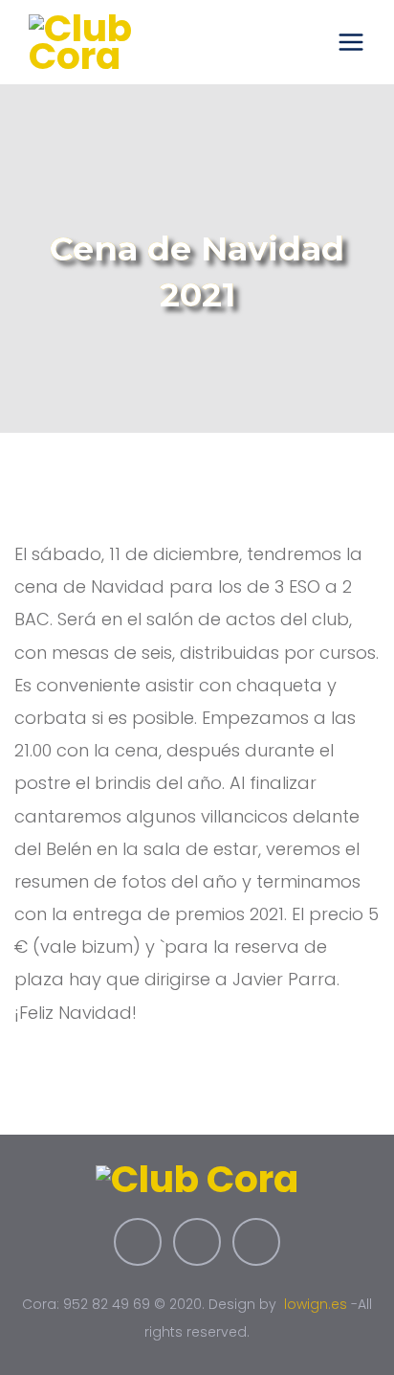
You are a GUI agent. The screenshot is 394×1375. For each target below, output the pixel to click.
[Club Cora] (106, 42)
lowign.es (315, 1304)
